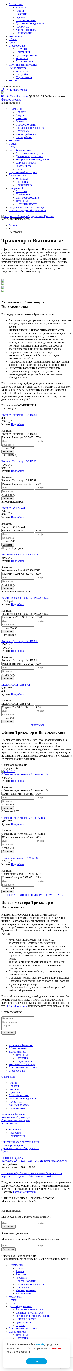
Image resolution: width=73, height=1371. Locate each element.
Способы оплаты (26, 20)
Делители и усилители (29, 156)
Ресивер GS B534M (13, 507)
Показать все (36, 724)
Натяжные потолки (24, 1191)
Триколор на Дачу (12, 1157)
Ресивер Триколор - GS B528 (18, 461)
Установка (22, 58)
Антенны (21, 48)
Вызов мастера (17, 67)
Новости (21, 7)
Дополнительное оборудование (20, 1148)
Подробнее (17, 424)
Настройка (22, 74)
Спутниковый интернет (23, 64)
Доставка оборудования (30, 23)
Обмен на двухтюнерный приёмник (23, 817)
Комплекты (15, 36)
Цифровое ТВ (17, 45)
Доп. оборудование (27, 55)
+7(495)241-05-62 (17, 1005)
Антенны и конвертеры (30, 153)
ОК (36, 1361)
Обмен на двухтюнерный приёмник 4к (25, 774)
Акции (20, 10)
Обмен (13, 39)
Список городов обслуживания (27, 210)
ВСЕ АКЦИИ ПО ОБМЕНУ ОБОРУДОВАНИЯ (36, 894)
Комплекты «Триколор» (15, 1117)
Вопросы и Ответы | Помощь (26, 207)
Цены (12, 42)
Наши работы (24, 32)
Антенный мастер (26, 61)
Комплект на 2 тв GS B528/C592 (21, 554)
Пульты (20, 169)
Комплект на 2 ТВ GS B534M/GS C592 (25, 597)
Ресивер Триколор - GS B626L (19, 414)
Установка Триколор (21, 1045)
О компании (16, 4)
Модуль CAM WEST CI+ (16, 684)
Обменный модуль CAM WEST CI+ (23, 857)
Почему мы (22, 26)
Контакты (14, 80)
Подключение (24, 77)
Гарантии (21, 17)
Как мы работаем (26, 29)
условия (57, 1348)
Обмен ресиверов (19, 1048)
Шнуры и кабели (26, 162)
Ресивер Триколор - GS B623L (19, 641)
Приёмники (23, 51)
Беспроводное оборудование (33, 159)
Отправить (8, 1032)
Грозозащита (23, 165)
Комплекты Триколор (22, 1064)
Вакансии (21, 13)
